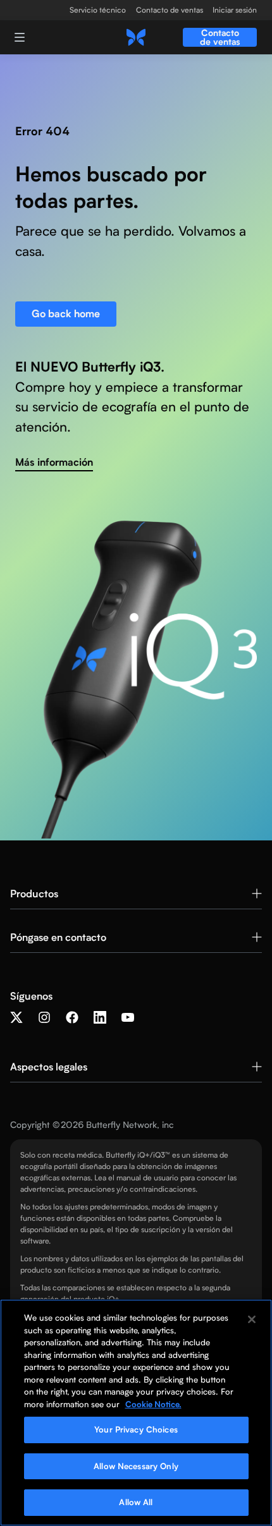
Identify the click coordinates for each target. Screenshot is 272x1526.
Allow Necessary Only (136, 1466)
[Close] (252, 1319)
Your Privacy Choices (136, 1429)
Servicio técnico (98, 10)
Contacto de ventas (169, 10)
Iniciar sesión (235, 10)
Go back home (66, 314)
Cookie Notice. (153, 1404)
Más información (54, 462)
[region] (136, 1412)
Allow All (135, 1502)
